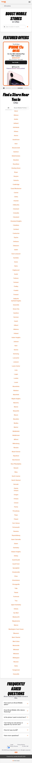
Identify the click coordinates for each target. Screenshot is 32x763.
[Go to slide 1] (6, 88)
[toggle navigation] (29, 2)
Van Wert (16, 613)
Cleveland (16, 217)
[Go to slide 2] (12, 88)
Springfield (16, 568)
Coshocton (16, 233)
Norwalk (16, 484)
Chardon (16, 201)
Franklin (16, 290)
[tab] (16, 760)
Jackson (16, 341)
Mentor (16, 427)
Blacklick (16, 160)
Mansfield (16, 394)
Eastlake (16, 258)
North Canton (16, 476)
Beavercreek (16, 148)
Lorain (16, 382)
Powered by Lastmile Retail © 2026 (16, 756)
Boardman (16, 164)
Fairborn (16, 278)
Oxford (16, 503)
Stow (16, 576)
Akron (16, 111)
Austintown (16, 139)
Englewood (16, 270)
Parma (16, 507)
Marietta (16, 402)
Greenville (16, 305)
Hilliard (16, 325)
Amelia (16, 119)
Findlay (16, 286)
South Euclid (16, 560)
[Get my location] (27, 26)
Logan (16, 374)
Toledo (16, 592)
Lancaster (16, 358)
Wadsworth (16, 617)
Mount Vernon (16, 451)
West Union (16, 641)
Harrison (16, 317)
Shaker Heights (16, 551)
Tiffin (16, 588)
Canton (16, 192)
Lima (16, 370)
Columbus (16, 225)
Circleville (16, 213)
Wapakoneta (16, 621)
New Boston (16, 460)
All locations (7, 6)
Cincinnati (16, 209)
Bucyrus (16, 176)
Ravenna (16, 531)
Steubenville (16, 572)
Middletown (16, 435)
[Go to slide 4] (24, 88)
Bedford (16, 152)
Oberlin (16, 488)
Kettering (16, 354)
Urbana (16, 609)
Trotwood (16, 596)
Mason (16, 415)
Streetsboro (16, 580)
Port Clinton (16, 523)
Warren (16, 625)
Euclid (16, 274)
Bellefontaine (16, 156)
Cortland (16, 229)
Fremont (16, 294)
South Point (16, 564)
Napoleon (16, 455)
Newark (16, 468)
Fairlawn (16, 282)
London (16, 378)
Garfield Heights (16, 301)
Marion (16, 407)
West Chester (16, 637)
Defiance (16, 241)
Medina (16, 423)
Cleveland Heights (16, 221)
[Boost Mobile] (4, 2)
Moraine (16, 447)
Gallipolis (16, 298)
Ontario (16, 490)
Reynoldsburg (16, 535)
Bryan (16, 172)
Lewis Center (16, 366)
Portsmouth (16, 527)
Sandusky (16, 547)
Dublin (16, 249)
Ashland (16, 123)
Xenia (16, 666)
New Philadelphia (16, 464)
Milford (16, 439)
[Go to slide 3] (18, 88)
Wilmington (16, 657)
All (8, 108)
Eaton (16, 262)
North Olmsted (16, 480)
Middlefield (16, 431)
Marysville (16, 411)
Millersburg (16, 443)
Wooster (16, 662)
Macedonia (16, 386)
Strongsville (16, 584)
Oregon (16, 494)
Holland (16, 333)
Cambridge (16, 184)
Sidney (16, 556)
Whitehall (16, 649)
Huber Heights (16, 337)
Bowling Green (16, 168)
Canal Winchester (16, 188)
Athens (16, 131)
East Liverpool (16, 254)
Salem (16, 543)
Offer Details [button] (16, 760)
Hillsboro (16, 329)
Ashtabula (16, 127)
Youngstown (16, 670)
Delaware (16, 245)
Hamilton (16, 313)
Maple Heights (16, 398)
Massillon (16, 419)
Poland (16, 519)
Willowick (16, 653)
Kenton (16, 349)
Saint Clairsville (16, 539)
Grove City (16, 309)
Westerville (16, 645)
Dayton (16, 237)
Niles (16, 472)
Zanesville (16, 674)
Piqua (16, 515)
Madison (16, 390)
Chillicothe (16, 205)
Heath (16, 321)
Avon (16, 143)
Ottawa (16, 498)
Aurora (16, 135)
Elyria (16, 266)
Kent (16, 345)
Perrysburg (16, 511)
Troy (16, 600)
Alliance (16, 115)
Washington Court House (16, 629)
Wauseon (16, 633)
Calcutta (16, 180)
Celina (16, 196)
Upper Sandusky (16, 604)
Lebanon (16, 362)
